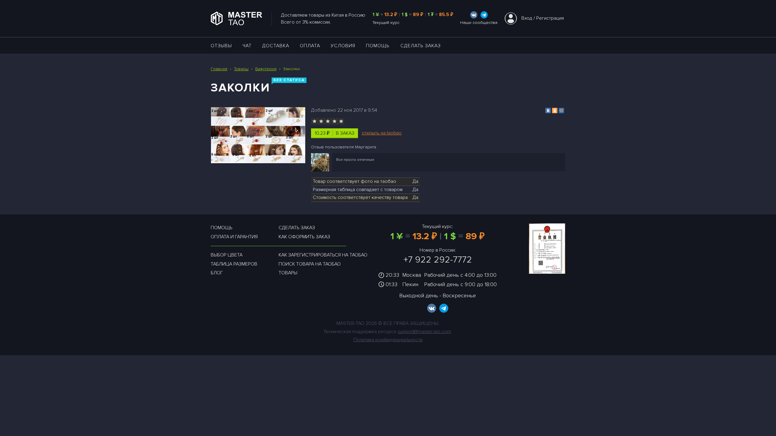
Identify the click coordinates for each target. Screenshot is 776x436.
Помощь (378, 46)
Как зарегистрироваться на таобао (323, 255)
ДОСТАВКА (275, 46)
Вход (526, 18)
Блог (217, 273)
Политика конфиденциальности (388, 340)
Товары (288, 273)
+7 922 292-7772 (437, 259)
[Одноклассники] (554, 110)
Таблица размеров (234, 264)
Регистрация (550, 18)
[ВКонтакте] (548, 110)
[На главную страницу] (241, 18)
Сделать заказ (420, 46)
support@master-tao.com (424, 332)
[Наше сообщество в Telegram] (484, 14)
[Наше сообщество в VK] (473, 14)
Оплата (310, 46)
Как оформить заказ (304, 237)
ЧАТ (247, 46)
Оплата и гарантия (234, 237)
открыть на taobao (382, 133)
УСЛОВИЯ (343, 46)
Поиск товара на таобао (310, 264)
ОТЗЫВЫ (221, 46)
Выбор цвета (226, 255)
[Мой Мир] (561, 110)
